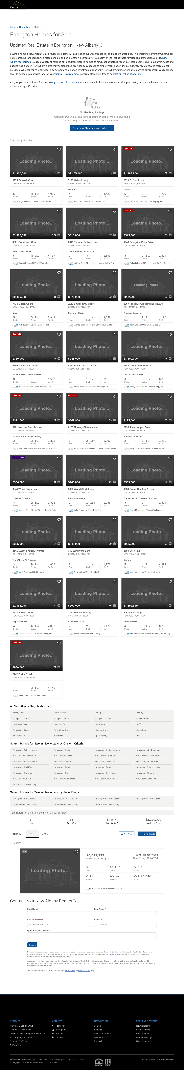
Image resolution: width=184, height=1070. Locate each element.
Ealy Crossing (60, 713)
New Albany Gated (62, 761)
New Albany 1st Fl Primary (25, 750)
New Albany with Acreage (106, 779)
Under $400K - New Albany (148, 799)
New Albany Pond (62, 767)
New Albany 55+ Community (148, 750)
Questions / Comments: (39, 930)
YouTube (60, 1033)
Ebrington (99, 713)
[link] (36, 161)
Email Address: (35, 920)
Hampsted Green (21, 718)
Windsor (139, 736)
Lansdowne (100, 724)
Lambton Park (60, 724)
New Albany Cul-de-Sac (105, 756)
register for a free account (65, 82)
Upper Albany (101, 736)
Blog (171, 5)
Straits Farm (141, 730)
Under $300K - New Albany (107, 799)
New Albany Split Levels (105, 773)
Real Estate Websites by (158, 1060)
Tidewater (58, 736)
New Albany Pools (103, 767)
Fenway (139, 713)
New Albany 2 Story (63, 750)
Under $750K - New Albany (107, 804)
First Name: (33, 909)
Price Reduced (143, 1033)
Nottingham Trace (62, 730)
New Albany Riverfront (23, 773)
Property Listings (68, 1060)
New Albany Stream (145, 773)
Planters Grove (102, 730)
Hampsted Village (103, 718)
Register (162, 5)
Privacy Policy (135, 954)
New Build (111, 4)
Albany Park (18, 713)
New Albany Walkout (22, 779)
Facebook (60, 1026)
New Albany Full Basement (25, 761)
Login (155, 5)
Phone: (98, 920)
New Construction (144, 1041)
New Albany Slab (61, 773)
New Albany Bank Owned (24, 756)
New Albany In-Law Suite (147, 761)
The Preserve (19, 736)
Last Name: (100, 909)
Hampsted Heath (61, 718)
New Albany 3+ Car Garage (107, 750)
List (34, 834)
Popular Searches (102, 1033)
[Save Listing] (59, 149)
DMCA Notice (55, 1060)
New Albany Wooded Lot (147, 779)
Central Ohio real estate (68, 73)
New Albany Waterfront (64, 779)
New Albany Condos (63, 756)
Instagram (60, 1029)
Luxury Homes (143, 1029)
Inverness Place (20, 724)
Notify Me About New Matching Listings (93, 128)
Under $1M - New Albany (65, 799)
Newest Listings (144, 1026)
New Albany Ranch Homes (148, 767)
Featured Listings (144, 1037)
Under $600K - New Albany (66, 804)
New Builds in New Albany (24, 784)
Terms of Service (116, 954)
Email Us (16, 1045)
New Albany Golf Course (106, 761)
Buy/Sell (98, 1041)
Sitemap (81, 1060)
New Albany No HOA (22, 767)
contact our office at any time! (126, 73)
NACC (138, 724)
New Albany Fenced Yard (147, 756)
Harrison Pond (142, 718)
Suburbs (71, 4)
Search (57, 4)
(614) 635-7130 (20, 1041)
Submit (32, 945)
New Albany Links (21, 730)
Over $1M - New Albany (23, 799)
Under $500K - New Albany (25, 804)
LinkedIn (60, 1037)
